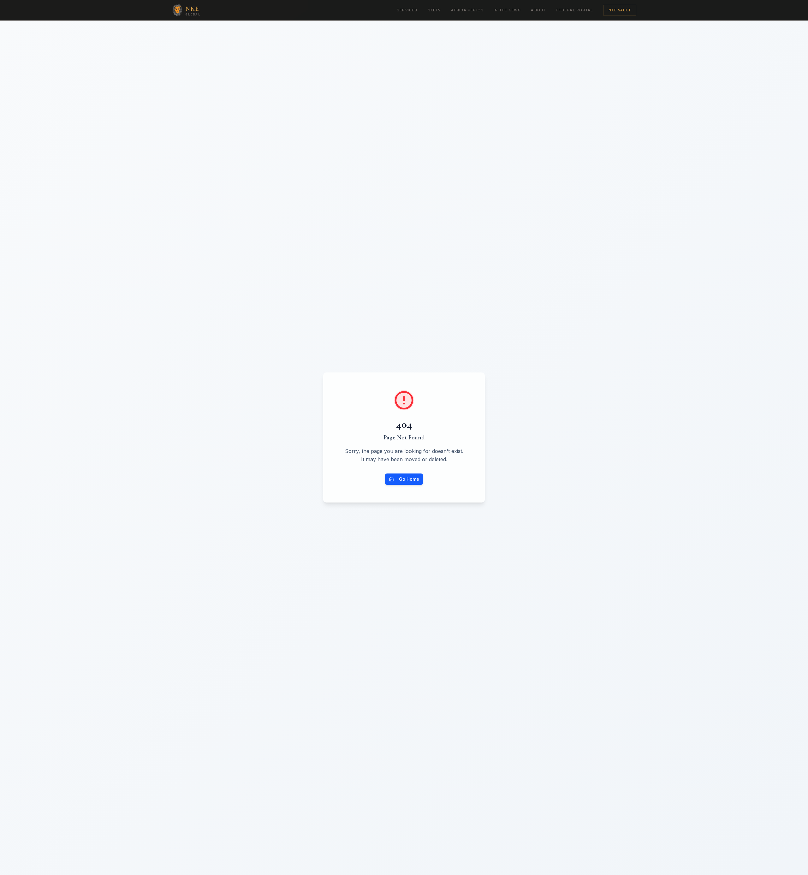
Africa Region (467, 10)
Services (407, 10)
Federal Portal (574, 10)
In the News (507, 10)
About (538, 10)
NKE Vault (620, 10)
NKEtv (434, 10)
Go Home (409, 479)
